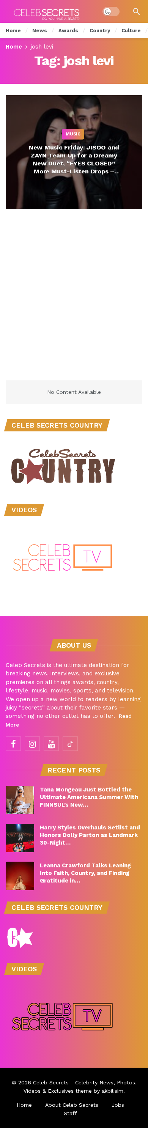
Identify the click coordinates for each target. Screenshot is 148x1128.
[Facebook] (13, 743)
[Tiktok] (70, 743)
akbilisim (112, 1091)
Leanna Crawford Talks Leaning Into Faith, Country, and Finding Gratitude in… (85, 873)
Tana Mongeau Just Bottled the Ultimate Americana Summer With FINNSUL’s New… (89, 797)
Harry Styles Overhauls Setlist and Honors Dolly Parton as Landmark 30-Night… (90, 835)
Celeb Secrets (51, 1082)
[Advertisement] (74, 302)
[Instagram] (32, 743)
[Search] (136, 11)
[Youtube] (51, 743)
